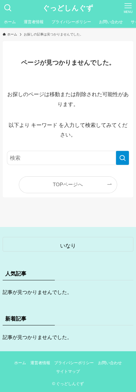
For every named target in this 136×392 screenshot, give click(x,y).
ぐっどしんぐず (68, 8)
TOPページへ (68, 184)
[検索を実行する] (122, 158)
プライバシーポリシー (74, 363)
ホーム (20, 363)
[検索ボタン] (8, 8)
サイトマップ (68, 371)
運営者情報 (40, 363)
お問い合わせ (110, 363)
